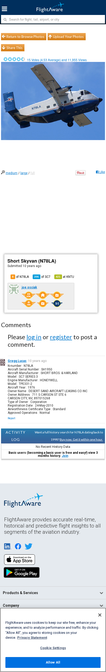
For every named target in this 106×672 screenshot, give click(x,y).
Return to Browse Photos (25, 37)
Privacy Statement (32, 637)
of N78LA (20, 277)
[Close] (99, 615)
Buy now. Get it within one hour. (81, 439)
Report (11, 418)
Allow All (53, 662)
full (32, 173)
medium (11, 173)
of (42, 277)
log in (33, 337)
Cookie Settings (53, 648)
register (61, 337)
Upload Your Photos (68, 37)
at (65, 277)
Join (65, 456)
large (24, 173)
